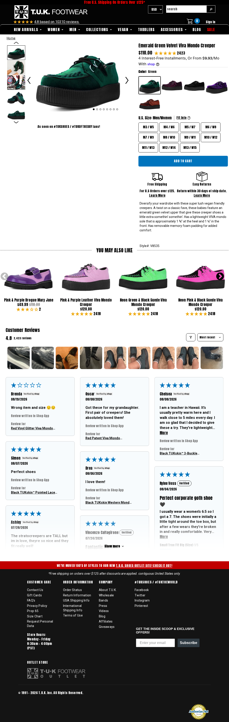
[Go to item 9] (212, 358)
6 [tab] (110, 109)
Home (11, 38)
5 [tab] (107, 109)
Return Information (77, 595)
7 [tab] (114, 109)
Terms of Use (73, 615)
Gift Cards (34, 595)
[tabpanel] (78, 77)
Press (103, 606)
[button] (166, 53)
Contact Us (35, 590)
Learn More (157, 195)
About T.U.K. (108, 590)
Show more (112, 546)
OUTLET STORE (37, 663)
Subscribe (188, 643)
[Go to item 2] (43, 358)
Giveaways (107, 627)
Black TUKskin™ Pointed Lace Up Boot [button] (33, 492)
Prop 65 (32, 611)
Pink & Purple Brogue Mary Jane (28, 300)
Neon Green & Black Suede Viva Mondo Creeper (143, 302)
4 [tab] (104, 109)
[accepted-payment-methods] (31, 699)
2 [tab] (97, 109)
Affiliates (106, 621)
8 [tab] (117, 109)
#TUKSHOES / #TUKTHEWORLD (156, 582)
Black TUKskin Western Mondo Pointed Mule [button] (108, 502)
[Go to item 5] (115, 358)
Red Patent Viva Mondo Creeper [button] (102, 438)
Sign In (210, 22)
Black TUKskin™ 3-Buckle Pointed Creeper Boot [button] (178, 453)
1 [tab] (93, 109)
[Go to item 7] (163, 358)
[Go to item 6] (139, 358)
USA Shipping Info (76, 600)
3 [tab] (100, 109)
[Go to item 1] (18, 358)
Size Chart (34, 616)
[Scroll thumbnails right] (218, 357)
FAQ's (31, 600)
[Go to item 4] (91, 358)
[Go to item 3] (67, 358)
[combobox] (186, 9)
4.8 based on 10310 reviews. (56, 22)
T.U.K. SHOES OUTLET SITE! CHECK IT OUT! (144, 565)
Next (220, 276)
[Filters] (190, 337)
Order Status (72, 590)
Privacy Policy (37, 606)
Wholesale (106, 595)
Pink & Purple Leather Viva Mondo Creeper (86, 302)
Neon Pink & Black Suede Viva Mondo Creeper (200, 302)
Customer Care (39, 582)
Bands (103, 600)
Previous (4, 276)
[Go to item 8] (187, 358)
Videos (104, 611)
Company (105, 582)
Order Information (78, 582)
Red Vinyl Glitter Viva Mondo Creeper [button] (32, 428)
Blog (102, 616)
